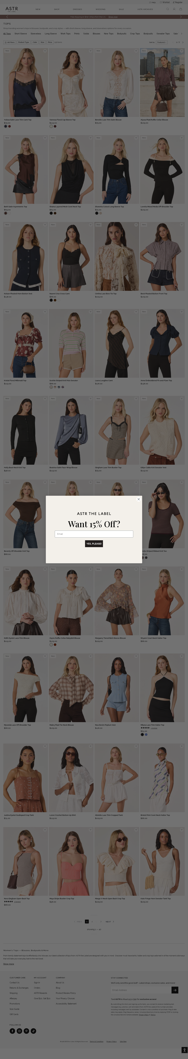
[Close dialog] (138, 499)
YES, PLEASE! (94, 543)
